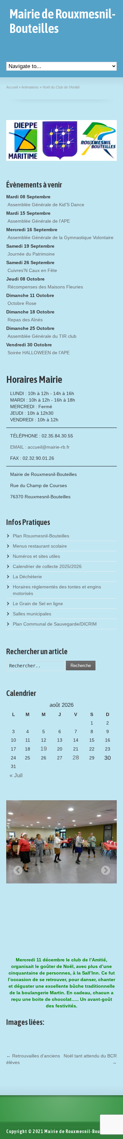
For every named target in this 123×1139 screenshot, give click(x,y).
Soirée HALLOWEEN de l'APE (39, 352)
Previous (16, 868)
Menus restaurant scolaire (40, 546)
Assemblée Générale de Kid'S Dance (46, 204)
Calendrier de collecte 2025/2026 (47, 566)
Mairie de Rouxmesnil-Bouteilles (62, 21)
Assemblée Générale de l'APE (39, 221)
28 (75, 757)
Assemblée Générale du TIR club (42, 336)
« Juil (14, 775)
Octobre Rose (22, 303)
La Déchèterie (27, 576)
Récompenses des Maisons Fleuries (45, 286)
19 (43, 748)
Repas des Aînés (25, 319)
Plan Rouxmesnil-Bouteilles (41, 535)
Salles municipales (32, 613)
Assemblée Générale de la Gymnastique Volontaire (60, 237)
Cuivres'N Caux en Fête (32, 270)
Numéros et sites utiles (36, 556)
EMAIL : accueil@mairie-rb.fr (40, 447)
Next (103, 868)
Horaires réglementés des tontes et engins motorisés (57, 590)
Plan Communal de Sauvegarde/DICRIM (55, 624)
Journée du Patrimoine (31, 254)
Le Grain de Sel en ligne (38, 603)
